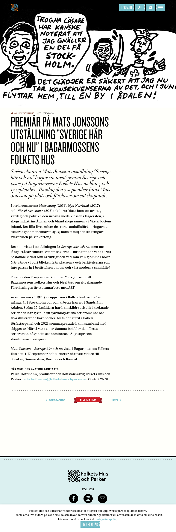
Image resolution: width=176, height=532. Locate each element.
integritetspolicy (107, 519)
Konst (17, 113)
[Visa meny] (160, 7)
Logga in (126, 7)
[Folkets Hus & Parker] (36, 7)
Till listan (88, 400)
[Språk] (150, 7)
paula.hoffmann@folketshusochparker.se (53, 379)
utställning (27, 113)
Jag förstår (90, 524)
